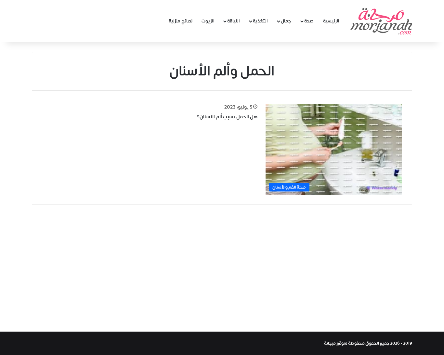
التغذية (260, 21)
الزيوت (208, 21)
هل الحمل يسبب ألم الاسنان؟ (227, 117)
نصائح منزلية (180, 21)
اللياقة (233, 21)
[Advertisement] (222, 266)
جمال (286, 21)
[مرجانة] (381, 21)
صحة (309, 21)
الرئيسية (331, 21)
